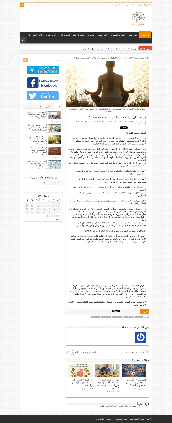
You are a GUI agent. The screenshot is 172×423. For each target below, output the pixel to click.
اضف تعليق (80, 121)
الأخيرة (57, 107)
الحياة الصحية (121, 58)
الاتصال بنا (147, 5)
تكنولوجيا (91, 35)
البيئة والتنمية (102, 35)
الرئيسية (143, 58)
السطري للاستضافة (103, 419)
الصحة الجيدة (129, 317)
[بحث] (22, 5)
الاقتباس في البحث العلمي (134, 351)
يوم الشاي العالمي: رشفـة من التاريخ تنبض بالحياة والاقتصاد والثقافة (36, 138)
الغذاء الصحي (106, 317)
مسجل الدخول (117, 406)
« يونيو (58, 219)
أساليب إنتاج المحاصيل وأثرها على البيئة (83, 352)
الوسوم (29, 107)
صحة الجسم (95, 317)
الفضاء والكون (65, 35)
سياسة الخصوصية (119, 5)
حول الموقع (130, 5)
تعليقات (39, 107)
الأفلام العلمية (37, 35)
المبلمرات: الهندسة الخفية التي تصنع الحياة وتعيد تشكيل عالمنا (36, 163)
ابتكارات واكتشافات (118, 35)
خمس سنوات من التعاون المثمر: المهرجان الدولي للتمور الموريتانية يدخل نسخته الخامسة (37, 115)
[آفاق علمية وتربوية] (138, 19)
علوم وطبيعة (133, 35)
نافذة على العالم (78, 35)
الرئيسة (139, 5)
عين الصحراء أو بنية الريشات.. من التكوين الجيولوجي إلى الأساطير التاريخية (37, 151)
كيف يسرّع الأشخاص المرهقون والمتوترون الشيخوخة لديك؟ (135, 382)
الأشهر (48, 107)
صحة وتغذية (145, 35)
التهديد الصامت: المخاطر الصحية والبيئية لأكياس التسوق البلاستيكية (109, 49)
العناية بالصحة (118, 317)
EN (28, 35)
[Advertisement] (68, 15)
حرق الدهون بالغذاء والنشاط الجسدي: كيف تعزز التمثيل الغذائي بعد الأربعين (108, 383)
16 (53, 209)
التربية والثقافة (51, 35)
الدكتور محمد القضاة (136, 121)
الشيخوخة (139, 317)
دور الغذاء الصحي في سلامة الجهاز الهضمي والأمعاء (82, 382)
